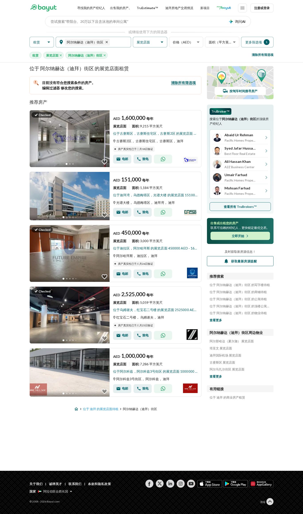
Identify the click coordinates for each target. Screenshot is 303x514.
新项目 (205, 8)
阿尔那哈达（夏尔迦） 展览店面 (232, 341)
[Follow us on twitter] (160, 484)
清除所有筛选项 (262, 54)
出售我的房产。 (121, 8)
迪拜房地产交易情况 (179, 8)
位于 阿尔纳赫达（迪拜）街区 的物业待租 (238, 313)
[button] (41, 42)
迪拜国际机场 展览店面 (225, 355)
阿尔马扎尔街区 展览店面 (227, 369)
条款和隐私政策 (99, 484)
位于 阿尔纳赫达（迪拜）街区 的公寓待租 (238, 299)
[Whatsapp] (163, 159)
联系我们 (75, 484)
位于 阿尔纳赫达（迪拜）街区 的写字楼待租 (240, 285)
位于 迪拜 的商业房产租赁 (227, 397)
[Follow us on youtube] (191, 484)
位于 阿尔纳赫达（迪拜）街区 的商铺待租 (238, 292)
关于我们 (36, 484)
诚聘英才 (55, 484)
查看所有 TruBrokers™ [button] (240, 206)
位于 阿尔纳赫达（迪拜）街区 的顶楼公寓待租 (240, 306)
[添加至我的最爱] (104, 162)
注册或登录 (262, 8)
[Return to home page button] (43, 8)
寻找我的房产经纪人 (91, 8)
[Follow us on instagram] (181, 484)
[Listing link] (115, 138)
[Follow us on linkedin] (170, 484)
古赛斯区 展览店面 (222, 362)
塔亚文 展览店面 (221, 348)
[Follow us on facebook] (149, 484)
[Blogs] (223, 8)
